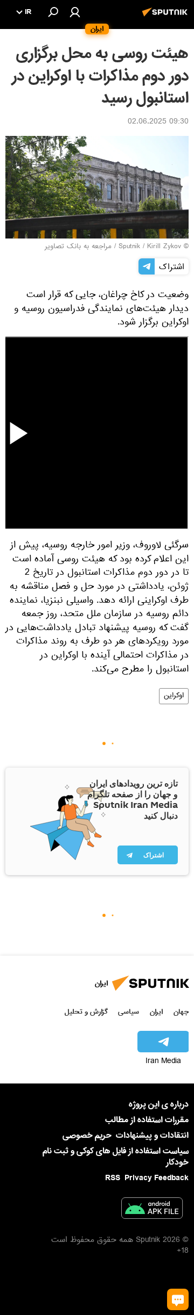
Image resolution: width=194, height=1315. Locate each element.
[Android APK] (152, 1210)
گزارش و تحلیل (86, 1012)
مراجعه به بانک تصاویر (78, 247)
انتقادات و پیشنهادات (152, 1136)
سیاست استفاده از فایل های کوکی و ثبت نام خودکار (116, 1157)
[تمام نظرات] (178, 1299)
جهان (181, 1012)
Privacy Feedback (156, 1178)
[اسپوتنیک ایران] (166, 17)
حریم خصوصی (87, 1135)
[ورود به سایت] (75, 12)
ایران (156, 1012)
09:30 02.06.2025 (158, 122)
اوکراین (174, 696)
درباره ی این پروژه (159, 1104)
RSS (112, 1178)
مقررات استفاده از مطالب (147, 1120)
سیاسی (128, 1012)
